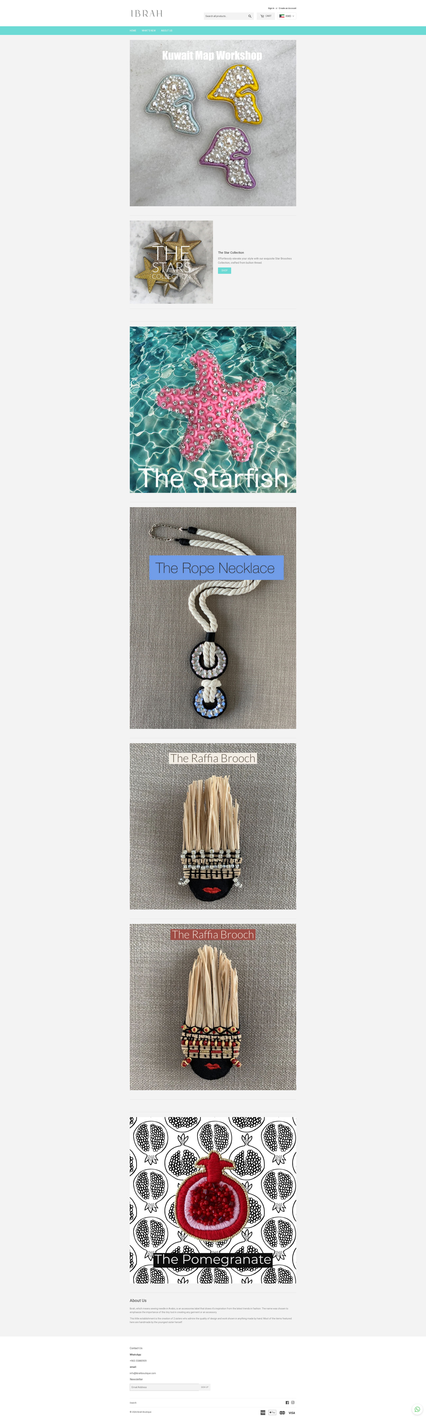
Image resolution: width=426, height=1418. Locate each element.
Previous (137, 124)
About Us (166, 30)
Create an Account (287, 8)
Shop (224, 270)
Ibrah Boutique (144, 1412)
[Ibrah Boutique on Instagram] (293, 1403)
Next (289, 124)
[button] (417, 1409)
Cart (268, 16)
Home (133, 30)
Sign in (271, 8)
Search (133, 1403)
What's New (149, 30)
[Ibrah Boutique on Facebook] (287, 1403)
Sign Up (204, 1387)
